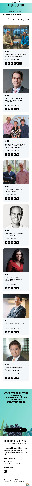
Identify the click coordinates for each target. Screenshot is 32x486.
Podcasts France (11, 8)
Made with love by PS (18, 481)
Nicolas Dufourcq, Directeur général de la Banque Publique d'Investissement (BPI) (14, 368)
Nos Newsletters (20, 8)
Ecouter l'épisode (10, 59)
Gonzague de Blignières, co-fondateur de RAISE (14, 190)
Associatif (16, 19)
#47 (7, 141)
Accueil (14, 2)
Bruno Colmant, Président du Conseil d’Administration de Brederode (14, 100)
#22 (7, 364)
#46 (7, 187)
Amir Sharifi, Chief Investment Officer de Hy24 (14, 234)
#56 (7, 95)
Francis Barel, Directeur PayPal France (14, 324)
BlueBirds (23, 1)
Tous (4, 19)
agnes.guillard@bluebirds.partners (13, 463)
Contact (18, 2)
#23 (7, 320)
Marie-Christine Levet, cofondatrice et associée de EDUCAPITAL (14, 279)
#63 (7, 51)
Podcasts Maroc (11, 11)
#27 (7, 274)
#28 (7, 230)
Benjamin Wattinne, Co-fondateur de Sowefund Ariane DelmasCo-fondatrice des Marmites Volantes (15, 145)
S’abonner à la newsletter (16, 430)
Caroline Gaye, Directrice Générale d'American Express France (16, 55)
